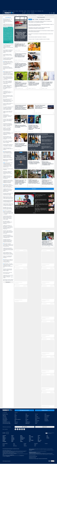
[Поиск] (50, 13)
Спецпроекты (47, 297)
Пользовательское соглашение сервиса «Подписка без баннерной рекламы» (38, 335)
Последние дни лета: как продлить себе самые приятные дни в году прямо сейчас (20, 45)
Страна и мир (46, 293)
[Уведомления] (52, 13)
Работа (36, 296)
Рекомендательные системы (32, 334)
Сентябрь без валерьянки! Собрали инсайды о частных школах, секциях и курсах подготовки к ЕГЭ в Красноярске (21, 65)
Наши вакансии (5, 296)
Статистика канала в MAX (6, 300)
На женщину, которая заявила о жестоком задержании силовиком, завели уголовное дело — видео (41, 204)
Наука (26, 297)
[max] (22, 306)
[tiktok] (24, 306)
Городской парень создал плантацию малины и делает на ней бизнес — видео (24, 206)
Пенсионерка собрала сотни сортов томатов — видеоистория (40, 195)
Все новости (8, 17)
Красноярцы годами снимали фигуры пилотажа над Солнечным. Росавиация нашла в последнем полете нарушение (21, 35)
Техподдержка (5, 297)
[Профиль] (54, 13)
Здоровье (16, 300)
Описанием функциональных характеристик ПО (34, 329)
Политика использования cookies (33, 333)
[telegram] (15, 306)
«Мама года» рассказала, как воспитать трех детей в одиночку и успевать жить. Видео (41, 200)
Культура (27, 293)
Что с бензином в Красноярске (41, 134)
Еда (15, 297)
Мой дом (27, 296)
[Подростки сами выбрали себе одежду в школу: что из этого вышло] (20, 119)
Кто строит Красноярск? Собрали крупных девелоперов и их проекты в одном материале (41, 107)
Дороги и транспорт (18, 296)
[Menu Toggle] (3, 13)
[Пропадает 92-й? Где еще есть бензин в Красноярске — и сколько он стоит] (34, 155)
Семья (36, 300)
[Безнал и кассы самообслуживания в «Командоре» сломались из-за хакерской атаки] (47, 155)
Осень (36, 292)
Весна (15, 293)
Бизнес (16, 292)
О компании (4, 293)
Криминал (27, 292)
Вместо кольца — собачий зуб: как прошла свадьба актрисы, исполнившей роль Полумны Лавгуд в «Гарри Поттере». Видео (41, 209)
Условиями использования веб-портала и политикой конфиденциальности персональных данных (41, 330)
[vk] (17, 306)
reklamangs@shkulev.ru (31, 326)
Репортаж (48, 230)
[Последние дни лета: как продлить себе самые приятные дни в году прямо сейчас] (34, 46)
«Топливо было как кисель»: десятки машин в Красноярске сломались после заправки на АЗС (21, 55)
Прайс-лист (4, 292)
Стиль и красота (47, 292)
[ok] (20, 306)
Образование (27, 300)
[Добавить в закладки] (26, 40)
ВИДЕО (34, 193)
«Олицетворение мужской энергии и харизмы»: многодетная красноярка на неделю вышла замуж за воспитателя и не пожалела (21, 107)
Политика (36, 293)
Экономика (46, 296)
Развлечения (37, 297)
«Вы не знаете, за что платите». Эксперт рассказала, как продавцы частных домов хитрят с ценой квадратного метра (20, 157)
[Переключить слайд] (54, 203)
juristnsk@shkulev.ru (21, 332)
